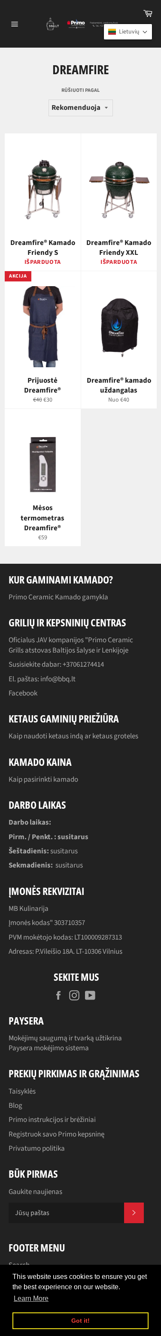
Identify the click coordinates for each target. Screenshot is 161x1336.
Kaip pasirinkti (31, 779)
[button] (128, 31)
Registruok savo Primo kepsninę (56, 1134)
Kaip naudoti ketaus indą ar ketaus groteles (73, 736)
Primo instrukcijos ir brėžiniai (52, 1120)
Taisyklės (22, 1091)
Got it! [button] (80, 1320)
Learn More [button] (31, 1298)
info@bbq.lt (58, 679)
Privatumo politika (37, 1148)
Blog (15, 1105)
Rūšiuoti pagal (80, 90)
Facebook (23, 693)
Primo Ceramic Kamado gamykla (58, 597)
